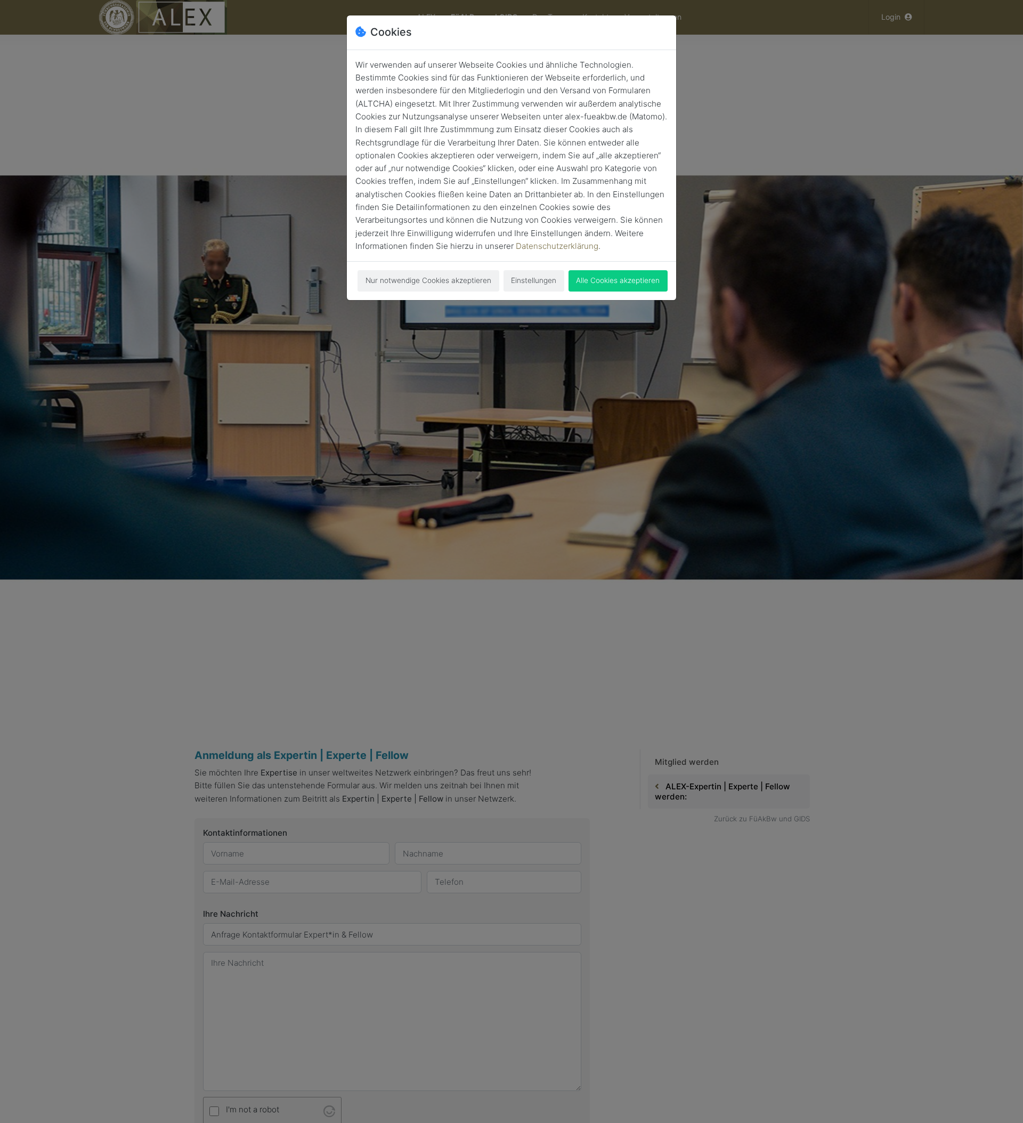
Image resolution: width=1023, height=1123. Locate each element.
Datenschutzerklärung (557, 246)
